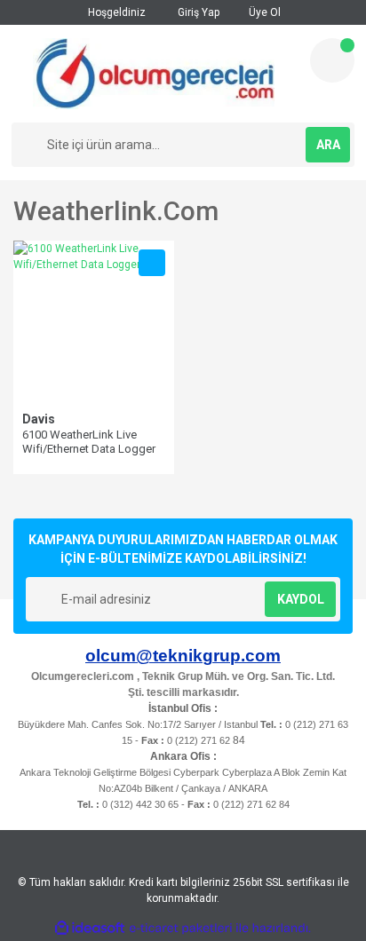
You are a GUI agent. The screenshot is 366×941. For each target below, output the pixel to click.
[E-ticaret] (181, 929)
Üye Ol (263, 12)
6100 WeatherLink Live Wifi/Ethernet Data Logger (88, 441)
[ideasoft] (89, 928)
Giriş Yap (197, 12)
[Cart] (332, 60)
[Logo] (153, 73)
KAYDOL (300, 599)
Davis (38, 419)
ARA (328, 145)
